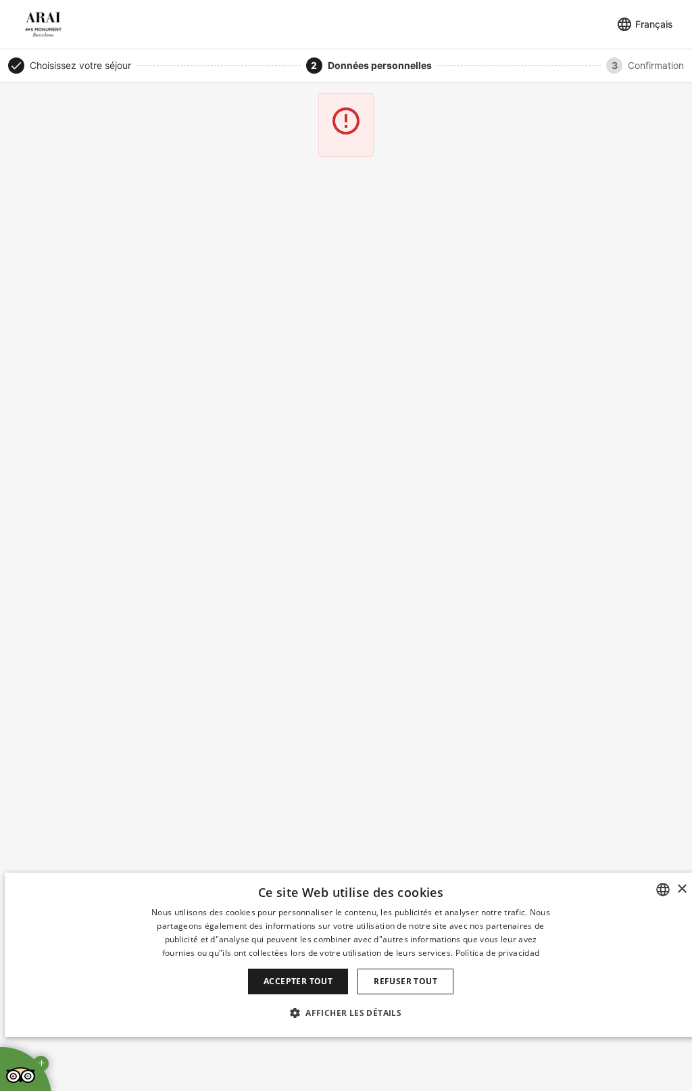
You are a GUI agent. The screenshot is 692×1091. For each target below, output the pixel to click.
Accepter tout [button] (298, 981)
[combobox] (663, 889)
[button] (350, 1012)
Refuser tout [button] (405, 981)
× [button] (681, 889)
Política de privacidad (497, 953)
